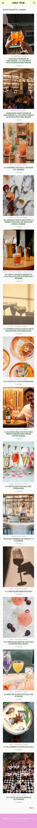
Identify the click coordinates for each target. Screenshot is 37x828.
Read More (19, 65)
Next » (31, 808)
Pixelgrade (23, 821)
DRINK (24, 56)
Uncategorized (28, 272)
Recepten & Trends (21, 165)
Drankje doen (15, 56)
